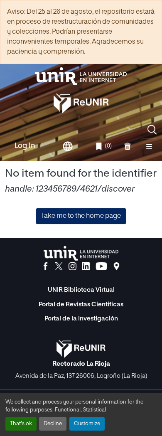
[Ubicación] (116, 266)
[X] (59, 266)
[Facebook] (45, 266)
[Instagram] (72, 266)
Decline (53, 423)
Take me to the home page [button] (81, 216)
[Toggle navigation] (149, 146)
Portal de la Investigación (81, 318)
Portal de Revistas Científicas (81, 304)
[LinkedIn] (86, 266)
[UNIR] (81, 253)
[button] (152, 130)
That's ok (21, 423)
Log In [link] (25, 146)
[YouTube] (101, 266)
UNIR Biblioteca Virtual (81, 290)
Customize (87, 423)
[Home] (81, 76)
